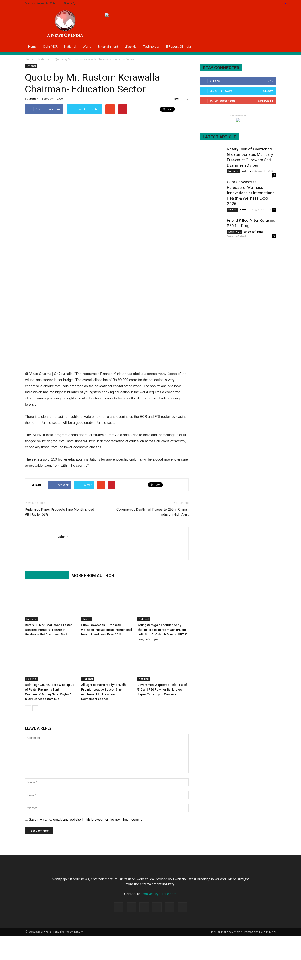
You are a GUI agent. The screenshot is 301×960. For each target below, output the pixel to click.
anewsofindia (253, 231)
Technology (151, 46)
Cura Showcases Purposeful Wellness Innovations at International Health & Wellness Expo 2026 (106, 629)
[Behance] (233, 3)
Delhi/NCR (50, 46)
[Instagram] (249, 3)
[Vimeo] (264, 3)
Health (86, 619)
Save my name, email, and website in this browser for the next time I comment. (87, 819)
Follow (267, 90)
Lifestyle (131, 46)
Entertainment (108, 46)
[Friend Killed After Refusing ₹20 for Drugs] (211, 229)
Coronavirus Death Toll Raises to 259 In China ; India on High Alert (152, 512)
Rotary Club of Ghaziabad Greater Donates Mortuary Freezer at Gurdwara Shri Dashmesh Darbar (48, 629)
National (70, 46)
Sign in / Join (71, 3)
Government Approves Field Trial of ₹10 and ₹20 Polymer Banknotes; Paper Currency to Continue (162, 689)
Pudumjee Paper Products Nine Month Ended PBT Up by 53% (59, 512)
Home (32, 46)
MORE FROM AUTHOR (92, 575)
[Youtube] (61, 546)
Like (270, 81)
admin (33, 98)
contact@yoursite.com (159, 894)
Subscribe (265, 100)
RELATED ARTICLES (47, 575)
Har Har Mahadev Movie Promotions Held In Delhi (243, 932)
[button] (270, 46)
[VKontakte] (272, 3)
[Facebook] (241, 3)
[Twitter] (257, 3)
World (87, 46)
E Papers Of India (178, 46)
